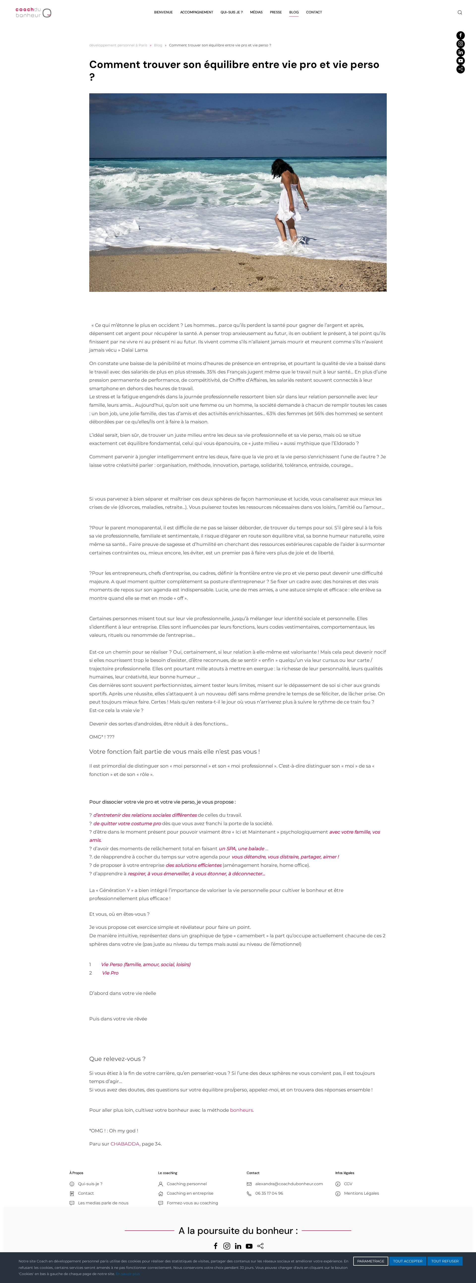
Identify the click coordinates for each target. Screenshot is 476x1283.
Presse (276, 12)
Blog (294, 12)
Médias (256, 12)
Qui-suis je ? (232, 12)
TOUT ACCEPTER (407, 1261)
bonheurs (241, 1110)
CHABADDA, (126, 1144)
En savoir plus (128, 1274)
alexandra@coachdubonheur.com (289, 1184)
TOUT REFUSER (445, 1261)
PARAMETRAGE (370, 1261)
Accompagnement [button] (196, 12)
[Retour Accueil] (33, 12)
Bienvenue (163, 12)
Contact (314, 12)
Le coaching (167, 1173)
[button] (459, 12)
